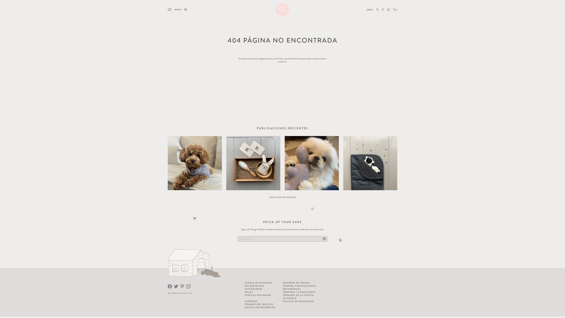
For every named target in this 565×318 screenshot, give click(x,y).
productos (282, 61)
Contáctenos (253, 289)
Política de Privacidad (298, 301)
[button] (185, 9)
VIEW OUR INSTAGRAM (282, 197)
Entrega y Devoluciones (299, 286)
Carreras (251, 301)
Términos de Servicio (259, 304)
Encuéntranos (254, 286)
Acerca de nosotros (259, 282)
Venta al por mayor (258, 295)
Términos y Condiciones (299, 292)
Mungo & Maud (178, 293)
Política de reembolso (260, 307)
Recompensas (292, 289)
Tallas (249, 292)
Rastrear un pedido (296, 282)
